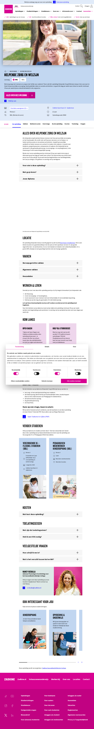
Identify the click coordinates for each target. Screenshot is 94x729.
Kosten (67, 124)
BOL (23, 80)
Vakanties (71, 705)
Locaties (76, 679)
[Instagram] (5, 707)
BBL (16, 80)
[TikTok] (5, 697)
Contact (79, 11)
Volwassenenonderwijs (27, 6)
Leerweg (7, 80)
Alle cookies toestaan (74, 381)
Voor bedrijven (49, 696)
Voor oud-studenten (51, 710)
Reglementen (73, 710)
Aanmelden (87, 11)
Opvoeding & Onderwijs (59, 616)
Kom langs (46, 124)
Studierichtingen (32, 11)
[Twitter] (5, 716)
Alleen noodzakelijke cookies (20, 381)
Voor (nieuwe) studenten (30, 720)
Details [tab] (47, 346)
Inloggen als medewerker (53, 720)
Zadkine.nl (21, 679)
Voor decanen (49, 705)
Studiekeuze (45, 11)
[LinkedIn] (12, 716)
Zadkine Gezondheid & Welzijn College (54, 668)
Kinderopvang (29, 615)
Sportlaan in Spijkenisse (67, 243)
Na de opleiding (57, 124)
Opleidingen (19, 11)
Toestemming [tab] (19, 346)
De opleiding (16, 124)
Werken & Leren (35, 124)
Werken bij (55, 679)
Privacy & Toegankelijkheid (78, 720)
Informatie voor (67, 11)
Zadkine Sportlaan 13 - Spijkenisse (63, 108)
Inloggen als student (52, 715)
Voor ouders (48, 700)
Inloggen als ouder (74, 696)
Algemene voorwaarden (76, 715)
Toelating (75, 124)
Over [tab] (74, 346)
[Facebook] (12, 707)
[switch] (36, 373)
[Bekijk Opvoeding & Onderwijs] (64, 644)
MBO (16, 6)
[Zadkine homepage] (8, 13)
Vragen (83, 124)
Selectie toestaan (47, 381)
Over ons (56, 11)
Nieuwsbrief (25, 715)
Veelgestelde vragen (28, 710)
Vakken (25, 124)
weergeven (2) (21, 108)
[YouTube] (12, 697)
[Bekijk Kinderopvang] (34, 637)
